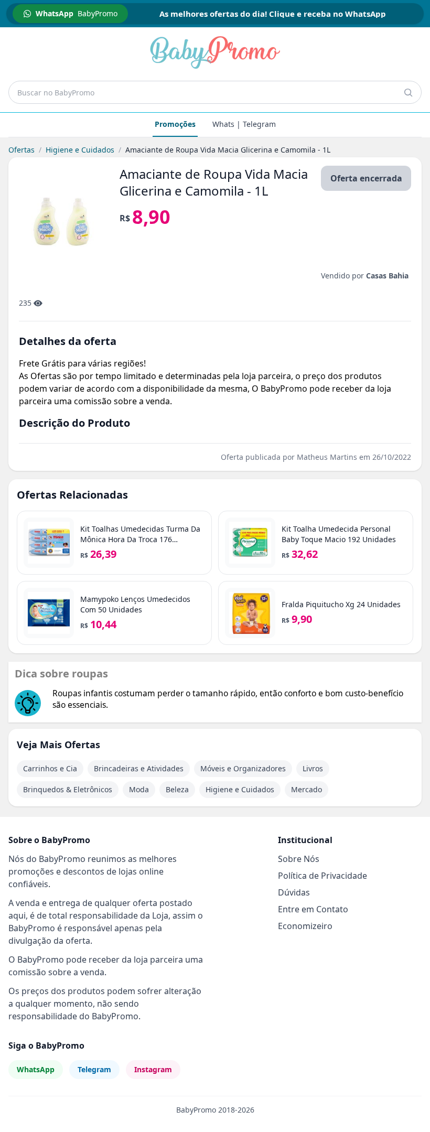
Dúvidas (294, 892)
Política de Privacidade (322, 875)
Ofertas (21, 150)
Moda (139, 789)
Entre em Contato (313, 909)
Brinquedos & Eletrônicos (67, 789)
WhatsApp (36, 1069)
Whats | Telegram (244, 124)
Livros (313, 768)
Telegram (94, 1069)
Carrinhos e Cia (50, 768)
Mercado (306, 789)
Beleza (177, 789)
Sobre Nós (298, 859)
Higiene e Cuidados (80, 150)
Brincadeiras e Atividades (139, 768)
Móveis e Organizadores (243, 768)
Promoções (175, 124)
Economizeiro (305, 926)
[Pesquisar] (408, 92)
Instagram (153, 1069)
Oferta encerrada (366, 178)
